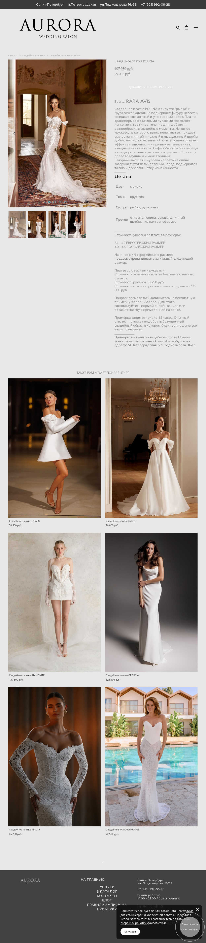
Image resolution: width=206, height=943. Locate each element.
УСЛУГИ (107, 887)
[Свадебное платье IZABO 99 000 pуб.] (151, 448)
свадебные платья (33, 55)
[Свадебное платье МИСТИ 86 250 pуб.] (54, 756)
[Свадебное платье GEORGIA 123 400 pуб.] (151, 602)
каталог (13, 55)
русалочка (150, 207)
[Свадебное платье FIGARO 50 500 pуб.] (54, 448)
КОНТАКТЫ (107, 896)
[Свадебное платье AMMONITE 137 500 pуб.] (54, 602)
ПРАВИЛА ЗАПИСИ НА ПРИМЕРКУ (107, 907)
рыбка (135, 207)
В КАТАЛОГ (107, 891)
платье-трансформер (160, 221)
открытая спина (143, 217)
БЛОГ (107, 900)
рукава (163, 217)
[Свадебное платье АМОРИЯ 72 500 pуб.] (151, 756)
